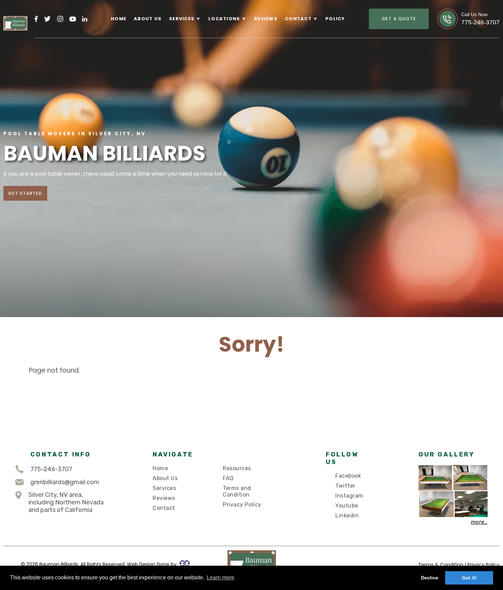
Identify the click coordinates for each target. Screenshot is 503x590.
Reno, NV (227, 73)
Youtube (346, 505)
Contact (164, 508)
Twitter (345, 485)
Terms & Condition (440, 564)
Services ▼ (185, 19)
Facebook (348, 476)
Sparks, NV (231, 64)
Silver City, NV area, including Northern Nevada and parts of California (66, 502)
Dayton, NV (232, 38)
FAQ (228, 478)
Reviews (266, 19)
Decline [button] (429, 577)
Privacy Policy (242, 504)
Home (118, 19)
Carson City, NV (239, 29)
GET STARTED (25, 193)
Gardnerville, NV (240, 46)
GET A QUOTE (399, 19)
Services (164, 488)
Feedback (305, 29)
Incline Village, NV (242, 55)
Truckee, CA (232, 90)
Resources (237, 468)
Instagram (349, 495)
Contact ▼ (301, 19)
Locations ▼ (227, 19)
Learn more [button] (220, 577)
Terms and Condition (237, 491)
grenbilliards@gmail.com (64, 482)
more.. (479, 522)
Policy (335, 19)
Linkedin (347, 515)
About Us (148, 19)
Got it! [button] (469, 577)
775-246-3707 (51, 469)
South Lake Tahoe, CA (247, 81)
